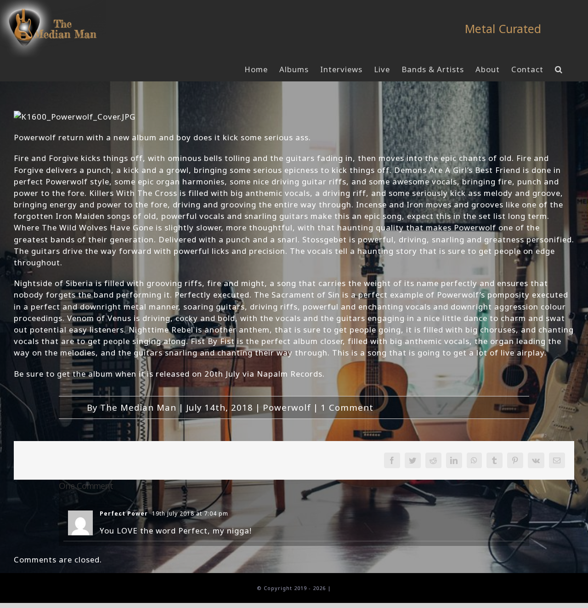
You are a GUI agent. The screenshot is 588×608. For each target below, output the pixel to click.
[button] (559, 69)
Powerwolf (287, 407)
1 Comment (347, 407)
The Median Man (138, 407)
